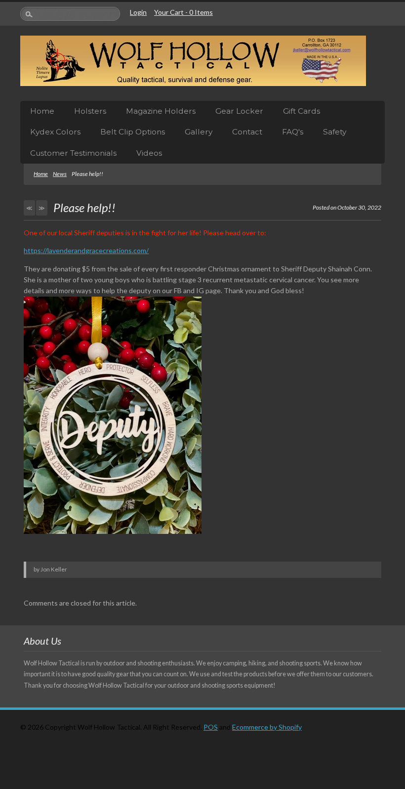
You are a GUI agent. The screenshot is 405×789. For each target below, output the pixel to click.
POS (210, 727)
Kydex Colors (55, 131)
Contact (247, 131)
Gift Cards (301, 111)
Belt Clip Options (132, 131)
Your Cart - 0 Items (183, 12)
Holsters (90, 111)
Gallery (198, 131)
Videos (149, 153)
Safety (334, 131)
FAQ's (292, 131)
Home (42, 111)
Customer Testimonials (73, 153)
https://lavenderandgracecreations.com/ (86, 250)
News (60, 173)
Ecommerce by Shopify (267, 727)
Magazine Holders (161, 111)
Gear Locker (239, 111)
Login (138, 12)
